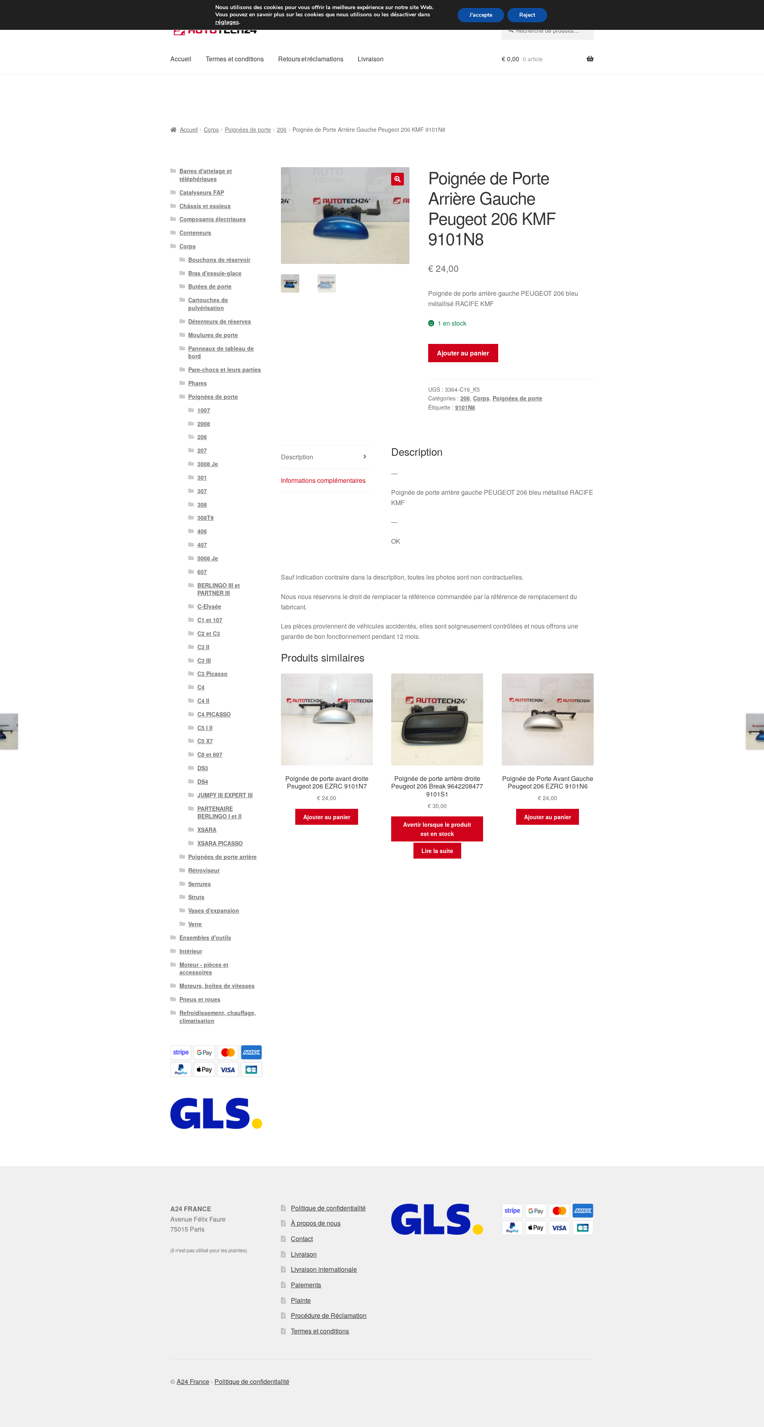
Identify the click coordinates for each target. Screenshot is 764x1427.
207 (202, 450)
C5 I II (204, 728)
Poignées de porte (248, 129)
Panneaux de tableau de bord (221, 352)
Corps (211, 129)
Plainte (301, 1300)
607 (202, 572)
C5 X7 (205, 741)
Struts (196, 897)
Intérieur (190, 951)
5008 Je (207, 558)
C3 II (203, 647)
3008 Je (207, 464)
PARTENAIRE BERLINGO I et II (219, 812)
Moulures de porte (213, 335)
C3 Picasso (212, 673)
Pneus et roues (199, 999)
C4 (201, 687)
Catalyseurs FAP (201, 192)
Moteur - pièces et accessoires (203, 968)
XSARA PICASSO (220, 843)
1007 (203, 410)
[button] (397, 179)
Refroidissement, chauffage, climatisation (217, 1017)
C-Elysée (209, 606)
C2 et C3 (208, 633)
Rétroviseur (204, 870)
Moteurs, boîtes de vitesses (217, 986)
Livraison (371, 58)
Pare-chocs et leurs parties (224, 369)
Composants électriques (212, 219)
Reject (527, 15)
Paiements (306, 1284)
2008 (203, 424)
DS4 (202, 781)
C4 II (203, 701)
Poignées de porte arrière (222, 857)
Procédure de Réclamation (328, 1315)
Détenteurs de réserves (219, 321)
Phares (197, 383)
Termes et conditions (235, 58)
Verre (195, 924)
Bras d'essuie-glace (215, 273)
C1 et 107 (209, 620)
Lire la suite (437, 851)
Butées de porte (210, 286)
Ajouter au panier (463, 352)
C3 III (204, 660)
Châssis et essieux (205, 206)
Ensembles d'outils (205, 937)
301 (202, 477)
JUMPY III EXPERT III (225, 795)
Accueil (180, 58)
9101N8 (465, 407)
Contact (302, 1238)
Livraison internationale (324, 1269)
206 (281, 129)
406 (202, 531)
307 (202, 491)
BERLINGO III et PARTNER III (218, 589)
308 (202, 504)
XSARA (206, 830)
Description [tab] (297, 456)
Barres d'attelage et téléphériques (205, 175)
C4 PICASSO (214, 714)
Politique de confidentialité (328, 1207)
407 (202, 545)
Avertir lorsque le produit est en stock (437, 828)
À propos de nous (316, 1223)
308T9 (205, 517)
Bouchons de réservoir (219, 260)
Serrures (199, 884)
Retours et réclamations (310, 58)
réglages (227, 21)
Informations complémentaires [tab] (323, 480)
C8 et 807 (209, 754)
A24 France (193, 1381)
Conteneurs (195, 232)
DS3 (202, 768)
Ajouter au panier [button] (326, 817)
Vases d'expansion (213, 910)
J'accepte (481, 15)
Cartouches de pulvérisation (208, 304)
